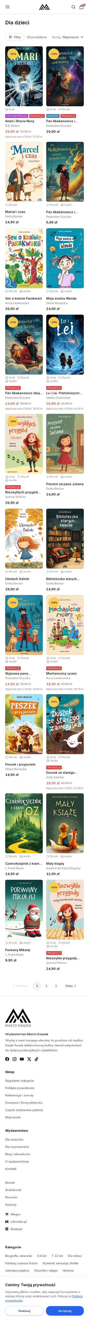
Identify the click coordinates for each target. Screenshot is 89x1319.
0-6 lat (41, 1256)
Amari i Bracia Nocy (19, 121)
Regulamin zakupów (19, 1081)
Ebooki (10, 1183)
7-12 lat (57, 1256)
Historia (68, 1270)
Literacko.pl (19, 1222)
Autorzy (10, 1204)
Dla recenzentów (17, 1147)
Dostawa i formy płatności (23, 1103)
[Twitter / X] (29, 1059)
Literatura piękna (17, 1270)
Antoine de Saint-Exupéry (63, 868)
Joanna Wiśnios (15, 497)
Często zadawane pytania (24, 1110)
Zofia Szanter (55, 777)
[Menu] (7, 7)
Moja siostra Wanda (61, 298)
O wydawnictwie (17, 1161)
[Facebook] (7, 1059)
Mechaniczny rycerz (61, 673)
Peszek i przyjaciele (20, 764)
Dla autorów (14, 1139)
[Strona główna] (44, 7)
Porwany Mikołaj (17, 950)
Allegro (16, 1214)
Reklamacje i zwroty (19, 1095)
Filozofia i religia (45, 1270)
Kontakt (10, 1169)
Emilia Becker (14, 216)
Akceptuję (65, 1311)
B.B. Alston (12, 125)
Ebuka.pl (16, 1229)
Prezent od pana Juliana (65, 484)
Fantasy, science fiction (21, 1263)
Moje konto (13, 1117)
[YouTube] (22, 1059)
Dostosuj (24, 1311)
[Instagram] (14, 1059)
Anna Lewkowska (17, 303)
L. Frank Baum (14, 868)
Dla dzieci (75, 1256)
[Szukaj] (73, 7)
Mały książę (55, 863)
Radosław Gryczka (58, 125)
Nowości (11, 1197)
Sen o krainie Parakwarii (23, 298)
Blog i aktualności (17, 1154)
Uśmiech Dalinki (17, 579)
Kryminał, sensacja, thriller (61, 1263)
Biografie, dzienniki (18, 1256)
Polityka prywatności (20, 1088)
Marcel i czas (15, 212)
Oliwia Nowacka (57, 303)
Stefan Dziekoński (58, 397)
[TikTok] (36, 1059)
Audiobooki (13, 1190)
